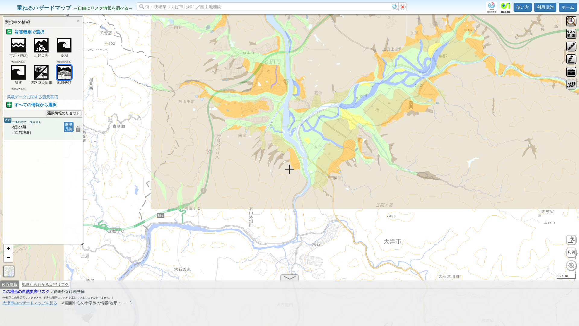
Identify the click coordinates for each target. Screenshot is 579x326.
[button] (8, 248)
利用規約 (545, 7)
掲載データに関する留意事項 (32, 97)
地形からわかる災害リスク (45, 284)
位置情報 (9, 284)
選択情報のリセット (63, 113)
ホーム (568, 7)
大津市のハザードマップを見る (29, 303)
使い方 (522, 7)
